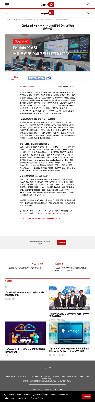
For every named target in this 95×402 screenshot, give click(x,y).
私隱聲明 (47, 390)
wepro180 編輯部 (29, 86)
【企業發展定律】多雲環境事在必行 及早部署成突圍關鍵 (69, 315)
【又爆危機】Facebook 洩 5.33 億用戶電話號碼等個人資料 (24, 293)
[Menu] (7, 4)
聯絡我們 (36, 390)
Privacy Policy (37, 398)
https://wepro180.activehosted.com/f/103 (52, 213)
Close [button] (77, 397)
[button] (44, 398)
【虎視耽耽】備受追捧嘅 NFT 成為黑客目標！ (25, 268)
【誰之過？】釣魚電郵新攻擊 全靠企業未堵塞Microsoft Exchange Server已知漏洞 (69, 349)
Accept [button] (87, 397)
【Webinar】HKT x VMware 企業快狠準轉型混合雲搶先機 (25, 350)
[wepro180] (47, 4)
